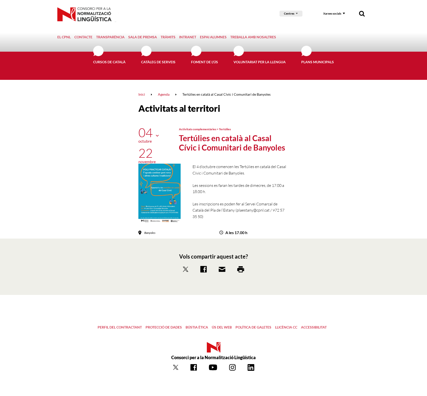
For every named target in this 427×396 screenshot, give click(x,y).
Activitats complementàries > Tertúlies (205, 129)
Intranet (187, 37)
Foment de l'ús (204, 62)
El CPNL (64, 37)
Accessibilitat (314, 327)
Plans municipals (317, 62)
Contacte (83, 37)
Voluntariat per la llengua (260, 62)
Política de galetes (253, 327)
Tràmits (168, 37)
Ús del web (222, 327)
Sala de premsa (142, 37)
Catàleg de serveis (158, 62)
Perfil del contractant (120, 327)
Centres (289, 13)
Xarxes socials (332, 13)
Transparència (110, 37)
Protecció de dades (164, 327)
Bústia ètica (197, 327)
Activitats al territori (179, 108)
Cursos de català (109, 62)
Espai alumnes (213, 37)
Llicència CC (286, 327)
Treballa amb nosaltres (253, 37)
